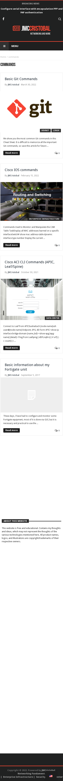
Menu (14, 46)
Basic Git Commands (21, 79)
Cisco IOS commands (21, 170)
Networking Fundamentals (33, 773)
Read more (11, 153)
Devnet (45, 130)
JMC (36, 28)
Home (3, 57)
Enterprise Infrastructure (44, 219)
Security (41, 777)
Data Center (52, 318)
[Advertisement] (31, 481)
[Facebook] (3, 19)
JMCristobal (13, 84)
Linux (56, 130)
